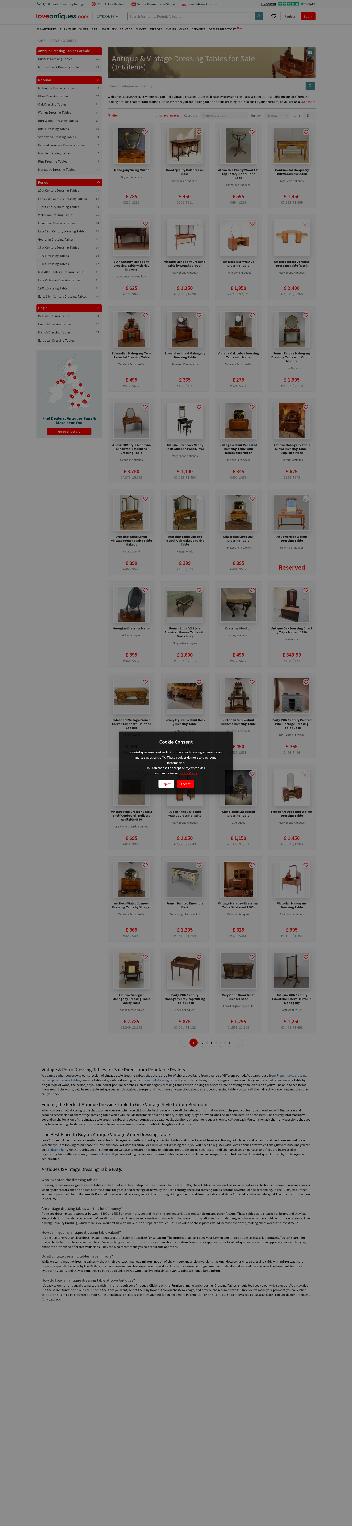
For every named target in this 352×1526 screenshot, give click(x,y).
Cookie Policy (188, 773)
